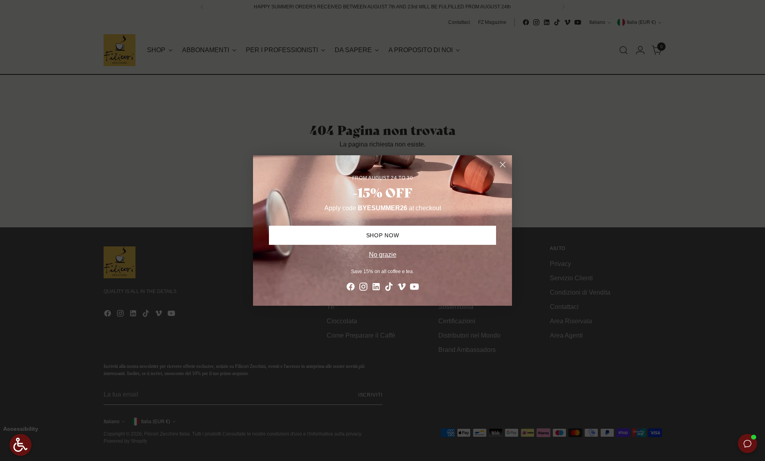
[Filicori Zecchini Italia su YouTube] (414, 288)
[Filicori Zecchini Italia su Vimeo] (401, 288)
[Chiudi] (502, 164)
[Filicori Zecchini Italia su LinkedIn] (376, 288)
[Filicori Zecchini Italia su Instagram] (363, 288)
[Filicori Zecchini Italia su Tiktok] (389, 288)
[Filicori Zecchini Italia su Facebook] (350, 288)
